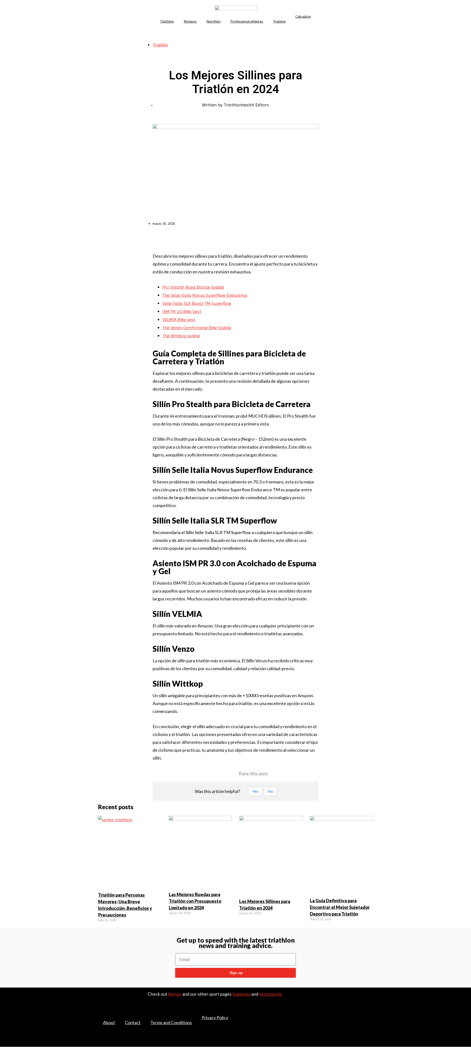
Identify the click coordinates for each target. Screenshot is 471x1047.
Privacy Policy (215, 1017)
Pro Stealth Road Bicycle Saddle (193, 287)
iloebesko (241, 994)
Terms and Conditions (171, 1022)
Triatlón (160, 44)
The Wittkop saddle (181, 335)
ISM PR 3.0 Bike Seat (181, 311)
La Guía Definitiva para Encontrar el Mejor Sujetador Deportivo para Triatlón (340, 907)
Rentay (175, 994)
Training (279, 21)
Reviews (190, 21)
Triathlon (167, 21)
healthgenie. (271, 994)
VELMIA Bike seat (178, 319)
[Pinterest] (370, 1013)
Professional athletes (246, 21)
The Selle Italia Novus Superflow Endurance (204, 295)
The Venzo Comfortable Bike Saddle (196, 327)
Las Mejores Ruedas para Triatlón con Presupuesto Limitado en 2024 (195, 901)
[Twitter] (360, 1013)
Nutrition (214, 21)
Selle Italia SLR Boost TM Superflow (196, 303)
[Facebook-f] (349, 1013)
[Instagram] (370, 1020)
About (109, 1022)
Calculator (303, 16)
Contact (133, 1022)
